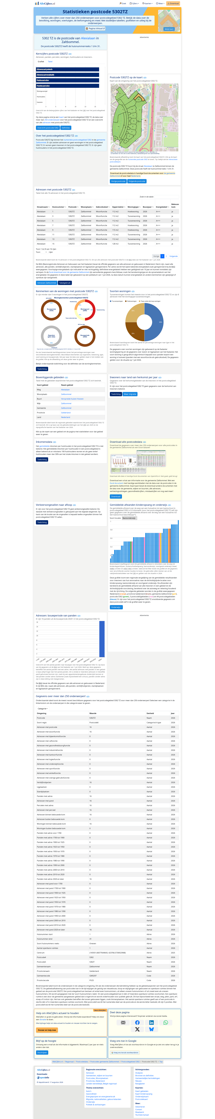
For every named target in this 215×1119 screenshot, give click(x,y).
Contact (138, 1109)
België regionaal (110, 1083)
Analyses (139, 1073)
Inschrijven (42, 1052)
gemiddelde (44, 446)
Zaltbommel (66, 394)
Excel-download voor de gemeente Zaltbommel (69, 272)
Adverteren (140, 1107)
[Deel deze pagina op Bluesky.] (151, 1029)
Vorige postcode (118, 181)
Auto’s (88, 1091)
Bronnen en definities (144, 1075)
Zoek (123, 3)
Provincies (90, 1081)
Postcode (72, 207)
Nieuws (138, 1081)
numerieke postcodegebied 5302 (77, 140)
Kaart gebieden (141, 1091)
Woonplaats (86, 207)
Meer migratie (130, 394)
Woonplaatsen (102, 1078)
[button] (70, 54)
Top (161, 1061)
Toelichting (42, 369)
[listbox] (129, 518)
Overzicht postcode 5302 (47, 128)
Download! (115, 496)
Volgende (174, 256)
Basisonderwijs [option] (129, 518)
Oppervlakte (117, 207)
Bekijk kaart (169, 29)
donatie (43, 1019)
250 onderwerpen (52, 120)
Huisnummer (58, 207)
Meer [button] (160, 3)
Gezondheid (91, 1094)
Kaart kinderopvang (143, 1094)
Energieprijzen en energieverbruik (100, 1096)
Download (174, 3)
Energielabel (161, 207)
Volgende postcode (137, 181)
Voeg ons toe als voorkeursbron (126, 1053)
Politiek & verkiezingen (95, 1104)
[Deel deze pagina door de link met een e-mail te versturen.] (123, 1022)
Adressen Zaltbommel (46, 283)
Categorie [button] (42, 708)
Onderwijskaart (142, 1096)
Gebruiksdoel (102, 207)
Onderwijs (115, 607)
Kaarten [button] (147, 3)
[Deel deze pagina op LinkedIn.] (151, 1022)
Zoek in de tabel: (147, 196)
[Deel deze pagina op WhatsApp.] (165, 1022)
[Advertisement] (144, 56)
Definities (66, 128)
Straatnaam (42, 207)
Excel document (116, 483)
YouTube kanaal (142, 1115)
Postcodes (90, 1078)
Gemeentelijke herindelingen (147, 1078)
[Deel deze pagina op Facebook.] (137, 1022)
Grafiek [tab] (41, 61)
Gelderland (66, 412)
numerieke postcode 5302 (137, 159)
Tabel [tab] (50, 61)
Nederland (135, 176)
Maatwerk (139, 1112)
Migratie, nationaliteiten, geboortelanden (103, 1099)
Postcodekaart (141, 1099)
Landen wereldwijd (94, 1083)
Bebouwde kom (176, 205)
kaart (61, 117)
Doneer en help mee (47, 1030)
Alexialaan (88, 38)
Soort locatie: (115, 518)
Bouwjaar (147, 207)
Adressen (90, 1073)
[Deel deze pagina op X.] (137, 1029)
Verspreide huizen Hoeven (72, 399)
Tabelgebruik (64, 283)
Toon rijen (44, 252)
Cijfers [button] (135, 3)
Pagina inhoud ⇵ (96, 28)
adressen (47, 122)
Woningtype (133, 207)
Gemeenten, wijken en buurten (99, 1075)
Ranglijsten (140, 1083)
